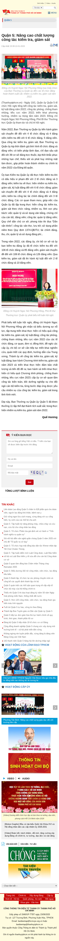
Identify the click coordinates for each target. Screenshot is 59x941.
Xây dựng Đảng (36, 895)
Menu (54, 13)
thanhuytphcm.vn (22, 934)
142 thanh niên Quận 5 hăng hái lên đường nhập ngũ (27, 641)
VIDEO (10, 778)
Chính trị (22, 895)
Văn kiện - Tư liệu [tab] (28, 844)
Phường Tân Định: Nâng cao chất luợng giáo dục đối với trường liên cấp (28, 721)
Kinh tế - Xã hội (12, 899)
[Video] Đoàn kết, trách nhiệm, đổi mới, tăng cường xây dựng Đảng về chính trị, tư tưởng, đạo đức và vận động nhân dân (30, 835)
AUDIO (26, 778)
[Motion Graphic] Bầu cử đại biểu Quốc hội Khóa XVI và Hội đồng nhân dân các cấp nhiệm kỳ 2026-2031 (30, 825)
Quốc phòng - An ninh (32, 899)
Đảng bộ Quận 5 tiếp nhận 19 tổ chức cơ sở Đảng (26, 622)
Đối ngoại (49, 899)
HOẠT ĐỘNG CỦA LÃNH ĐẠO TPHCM (27, 645)
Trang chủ (10, 895)
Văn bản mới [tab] (11, 844)
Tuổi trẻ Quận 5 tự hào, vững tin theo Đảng (23, 607)
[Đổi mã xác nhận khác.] (46, 472)
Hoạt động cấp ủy (17, 687)
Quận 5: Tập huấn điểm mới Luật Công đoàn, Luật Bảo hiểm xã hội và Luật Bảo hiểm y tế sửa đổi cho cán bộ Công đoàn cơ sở (30, 556)
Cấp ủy (50, 895)
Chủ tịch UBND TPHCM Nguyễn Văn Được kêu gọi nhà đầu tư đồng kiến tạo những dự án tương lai (29, 679)
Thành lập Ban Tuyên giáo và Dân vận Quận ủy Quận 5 (28, 611)
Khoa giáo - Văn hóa (29, 902)
